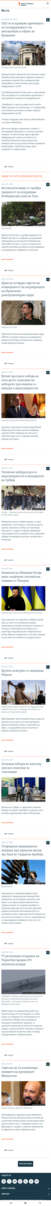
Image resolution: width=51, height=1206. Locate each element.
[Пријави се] (36, 1181)
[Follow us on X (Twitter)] (9, 1181)
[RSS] (25, 1181)
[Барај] (40, 1203)
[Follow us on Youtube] (14, 1181)
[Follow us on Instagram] (20, 1181)
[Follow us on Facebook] (3, 1181)
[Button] (8, 166)
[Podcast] (31, 1181)
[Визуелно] (25, 1203)
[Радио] (11, 1203)
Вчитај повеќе (25, 1164)
